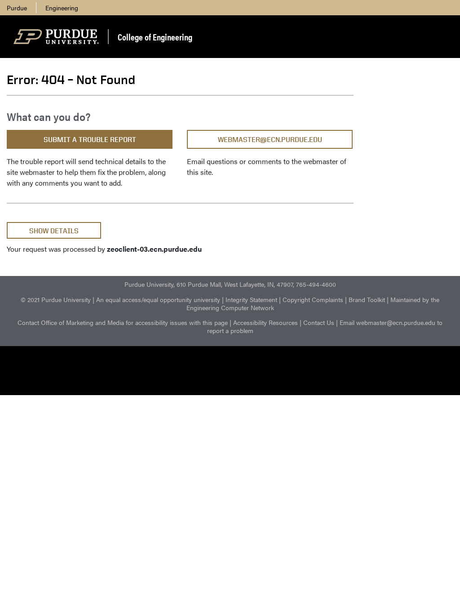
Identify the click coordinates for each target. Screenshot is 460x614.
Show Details (54, 231)
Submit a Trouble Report (90, 139)
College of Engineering (155, 36)
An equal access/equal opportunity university (158, 299)
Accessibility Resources (265, 322)
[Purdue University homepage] (56, 36)
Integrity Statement (251, 299)
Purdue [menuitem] (17, 7)
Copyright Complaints (313, 299)
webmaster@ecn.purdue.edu (270, 139)
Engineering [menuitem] (61, 7)
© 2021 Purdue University (56, 299)
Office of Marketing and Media (82, 322)
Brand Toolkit (367, 299)
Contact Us (318, 322)
